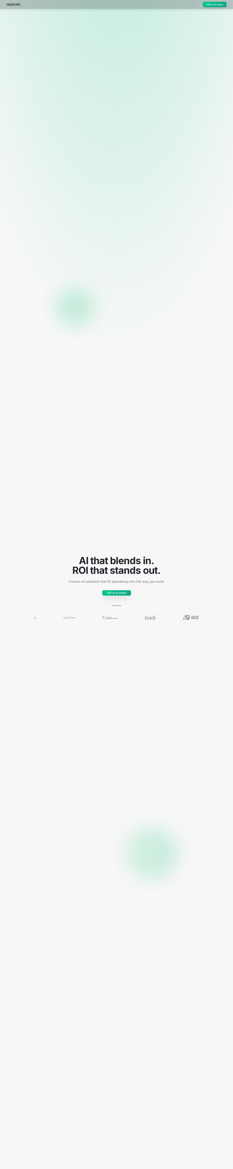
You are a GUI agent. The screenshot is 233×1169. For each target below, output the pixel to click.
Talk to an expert (214, 4)
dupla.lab (13, 4)
